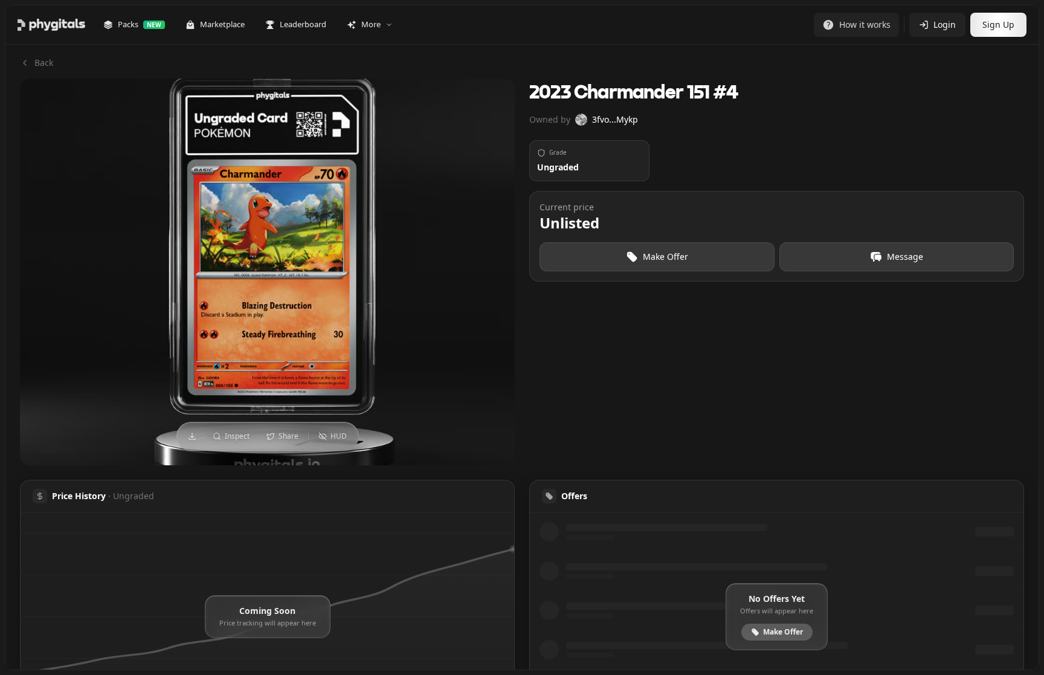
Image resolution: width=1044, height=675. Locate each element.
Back (43, 62)
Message (905, 256)
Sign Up (998, 24)
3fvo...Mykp (615, 119)
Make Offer (665, 256)
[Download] (192, 436)
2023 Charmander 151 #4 (633, 93)
